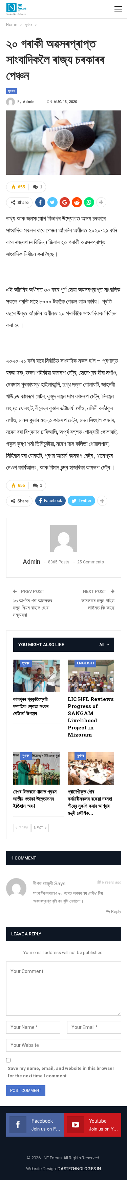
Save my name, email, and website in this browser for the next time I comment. (61, 1072)
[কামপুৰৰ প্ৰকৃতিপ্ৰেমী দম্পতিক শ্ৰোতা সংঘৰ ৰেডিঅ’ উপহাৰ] (36, 676)
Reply (115, 911)
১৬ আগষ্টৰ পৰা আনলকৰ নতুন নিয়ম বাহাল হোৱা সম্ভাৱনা (32, 608)
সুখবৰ (11, 91)
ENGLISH (85, 663)
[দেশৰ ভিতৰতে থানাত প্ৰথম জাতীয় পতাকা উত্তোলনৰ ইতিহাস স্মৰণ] (36, 768)
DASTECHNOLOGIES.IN (79, 1168)
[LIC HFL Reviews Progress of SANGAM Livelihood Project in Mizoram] (91, 676)
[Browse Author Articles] (63, 538)
